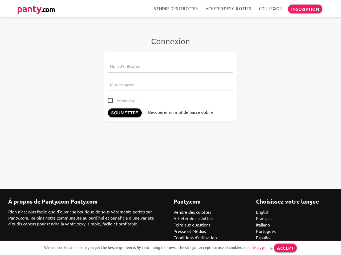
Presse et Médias (189, 231)
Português (266, 231)
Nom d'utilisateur (126, 66)
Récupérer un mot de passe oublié (180, 112)
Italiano (263, 224)
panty (36, 8)
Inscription (305, 9)
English (263, 211)
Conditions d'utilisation (195, 237)
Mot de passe (122, 84)
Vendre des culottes (176, 8)
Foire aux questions (191, 224)
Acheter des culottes (228, 8)
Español (263, 237)
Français (263, 218)
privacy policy (260, 247)
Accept (285, 248)
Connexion (270, 8)
